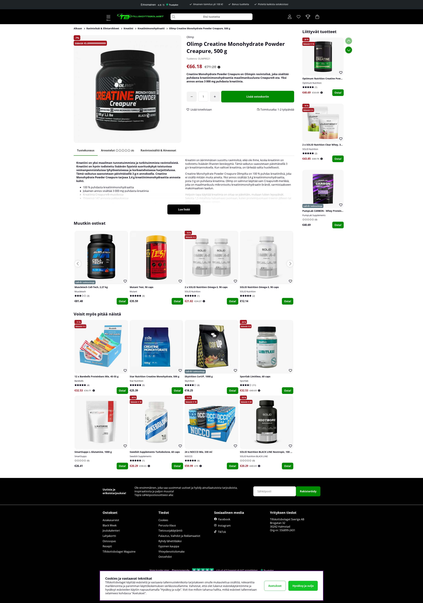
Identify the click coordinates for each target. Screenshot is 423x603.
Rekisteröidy (308, 491)
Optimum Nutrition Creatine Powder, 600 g (327, 78)
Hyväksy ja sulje (303, 586)
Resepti (107, 546)
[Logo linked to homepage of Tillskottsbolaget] (140, 17)
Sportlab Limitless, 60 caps (255, 376)
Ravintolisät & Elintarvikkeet (102, 28)
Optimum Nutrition (312, 82)
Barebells (79, 380)
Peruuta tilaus (167, 525)
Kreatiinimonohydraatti (151, 28)
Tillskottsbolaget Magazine (119, 551)
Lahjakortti (109, 536)
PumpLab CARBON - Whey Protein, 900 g (325, 210)
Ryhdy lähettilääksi (170, 541)
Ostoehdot (165, 556)
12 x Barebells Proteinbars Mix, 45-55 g (96, 376)
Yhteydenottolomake (171, 551)
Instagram (224, 525)
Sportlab (244, 380)
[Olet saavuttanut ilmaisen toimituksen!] (192, 97)
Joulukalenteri (111, 530)
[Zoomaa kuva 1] (127, 89)
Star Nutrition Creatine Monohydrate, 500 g (154, 376)
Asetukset (275, 586)
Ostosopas (109, 541)
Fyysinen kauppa (168, 546)
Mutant (133, 291)
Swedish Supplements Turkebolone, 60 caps (155, 451)
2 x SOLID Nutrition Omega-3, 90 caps (206, 287)
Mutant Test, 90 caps (141, 287)
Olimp (190, 37)
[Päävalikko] (108, 17)
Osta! (338, 92)
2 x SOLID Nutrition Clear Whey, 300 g (323, 144)
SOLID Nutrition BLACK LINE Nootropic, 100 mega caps (271, 451)
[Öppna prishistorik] (321, 92)
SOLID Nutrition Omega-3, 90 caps (259, 287)
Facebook (224, 519)
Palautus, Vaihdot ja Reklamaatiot (179, 536)
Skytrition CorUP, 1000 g (199, 376)
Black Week (109, 525)
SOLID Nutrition (310, 149)
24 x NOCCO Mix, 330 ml (198, 451)
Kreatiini (128, 28)
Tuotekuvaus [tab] (85, 150)
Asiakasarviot (111, 520)
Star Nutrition (136, 380)
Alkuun (78, 28)
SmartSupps (81, 456)
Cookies (163, 520)
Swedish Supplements (140, 456)
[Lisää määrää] (215, 97)
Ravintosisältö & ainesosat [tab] (158, 150)
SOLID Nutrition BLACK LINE (254, 456)
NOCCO (188, 456)
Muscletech (80, 291)
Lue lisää (184, 209)
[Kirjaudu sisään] (290, 16)
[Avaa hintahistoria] (219, 67)
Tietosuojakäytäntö (170, 530)
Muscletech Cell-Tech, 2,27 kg (91, 287)
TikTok (222, 532)
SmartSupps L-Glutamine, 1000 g (93, 451)
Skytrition (189, 380)
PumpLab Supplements (314, 215)
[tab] (117, 150)
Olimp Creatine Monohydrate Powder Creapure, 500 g (199, 28)
